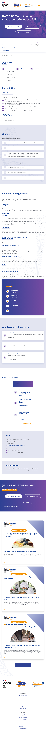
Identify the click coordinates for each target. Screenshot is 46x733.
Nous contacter (23, 704)
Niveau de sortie (14, 295)
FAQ (23, 706)
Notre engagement (23, 728)
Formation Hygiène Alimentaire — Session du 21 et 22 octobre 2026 (22, 598)
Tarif (19, 389)
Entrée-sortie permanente (17, 310)
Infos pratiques (5, 50)
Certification (14, 300)
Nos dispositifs (23, 697)
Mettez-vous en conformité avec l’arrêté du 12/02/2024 (20, 551)
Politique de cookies (23, 719)
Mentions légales (23, 713)
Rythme (22, 68)
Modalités (4, 44)
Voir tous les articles (23, 665)
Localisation (21, 398)
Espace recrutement (23, 698)
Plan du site (23, 721)
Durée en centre (39, 68)
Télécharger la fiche (15, 26)
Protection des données (23, 717)
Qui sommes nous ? (23, 695)
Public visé (8, 68)
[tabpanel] (23, 403)
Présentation (5, 39)
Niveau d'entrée (14, 290)
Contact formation (22, 410)
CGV (23, 715)
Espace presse (23, 708)
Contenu (4, 42)
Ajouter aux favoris (33, 26)
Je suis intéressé (25, 32)
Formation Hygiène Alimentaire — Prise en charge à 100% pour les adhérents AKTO (22, 646)
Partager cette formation (8, 506)
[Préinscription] (42, 45)
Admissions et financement (8, 47)
